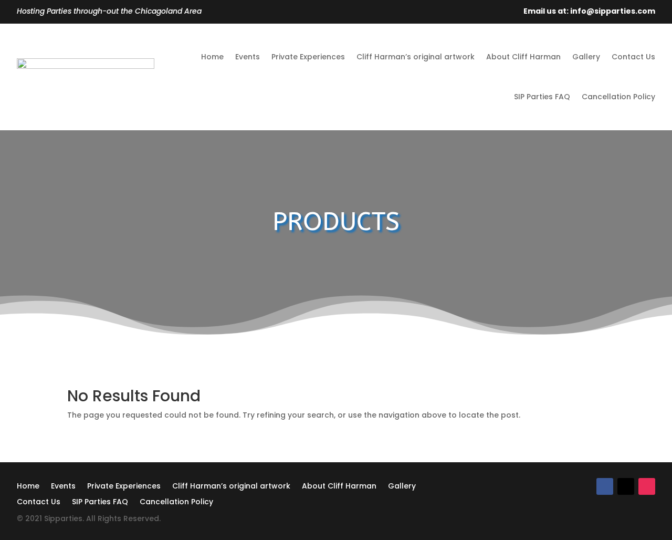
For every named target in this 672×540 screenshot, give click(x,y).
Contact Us (633, 56)
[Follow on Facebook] (604, 486)
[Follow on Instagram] (646, 486)
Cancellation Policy (618, 96)
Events (247, 56)
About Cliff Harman (523, 56)
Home (212, 56)
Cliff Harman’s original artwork (415, 56)
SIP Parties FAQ (542, 96)
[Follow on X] (625, 486)
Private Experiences (308, 56)
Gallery (586, 56)
